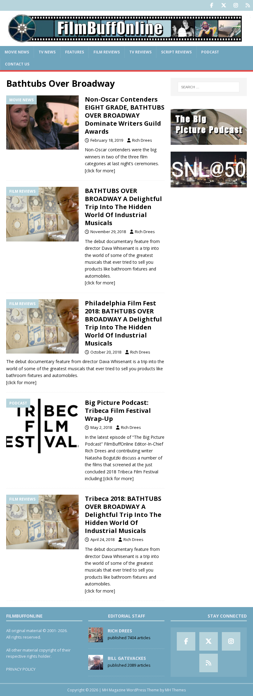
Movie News (17, 52)
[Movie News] (42, 122)
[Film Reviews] (42, 214)
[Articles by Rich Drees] (95, 639)
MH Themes (175, 690)
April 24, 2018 (102, 539)
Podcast (210, 52)
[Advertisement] (209, 225)
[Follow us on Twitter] (223, 5)
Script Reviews (176, 52)
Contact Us (17, 64)
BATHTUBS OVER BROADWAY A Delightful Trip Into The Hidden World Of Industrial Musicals (123, 207)
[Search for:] (208, 87)
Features (74, 52)
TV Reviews (140, 52)
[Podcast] (42, 426)
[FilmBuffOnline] (126, 42)
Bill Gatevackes (127, 658)
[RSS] (247, 5)
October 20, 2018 (105, 352)
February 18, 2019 (106, 140)
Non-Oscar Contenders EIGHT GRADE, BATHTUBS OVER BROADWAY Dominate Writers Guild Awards (124, 115)
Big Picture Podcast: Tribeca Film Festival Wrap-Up (118, 410)
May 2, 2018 (101, 427)
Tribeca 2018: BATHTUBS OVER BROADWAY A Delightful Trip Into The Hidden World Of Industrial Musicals (123, 514)
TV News (47, 52)
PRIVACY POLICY (20, 669)
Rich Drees (142, 140)
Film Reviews (106, 52)
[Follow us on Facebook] (211, 5)
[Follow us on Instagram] (235, 5)
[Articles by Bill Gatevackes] (95, 666)
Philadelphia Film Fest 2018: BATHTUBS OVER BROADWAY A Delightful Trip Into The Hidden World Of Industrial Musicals (123, 323)
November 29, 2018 (108, 231)
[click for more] (100, 171)
